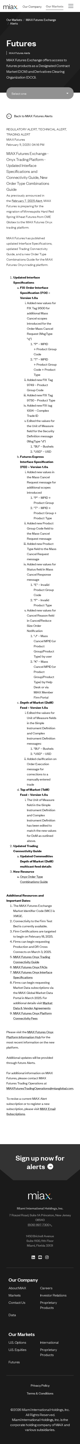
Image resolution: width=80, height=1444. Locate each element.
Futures (14, 1361)
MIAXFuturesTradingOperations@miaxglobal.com (39, 1088)
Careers (46, 1287)
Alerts (14, 23)
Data (12, 1314)
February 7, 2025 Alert (27, 200)
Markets (15, 1295)
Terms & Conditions (40, 1393)
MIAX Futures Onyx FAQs (30, 967)
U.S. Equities (17, 1349)
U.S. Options (17, 1342)
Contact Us (17, 1302)
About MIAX (17, 1287)
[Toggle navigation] (71, 6)
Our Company (32, 6)
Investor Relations (53, 1295)
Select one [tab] (19, 93)
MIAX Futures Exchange (41, 19)
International (49, 1342)
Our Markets (54, 6)
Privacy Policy (40, 1385)
